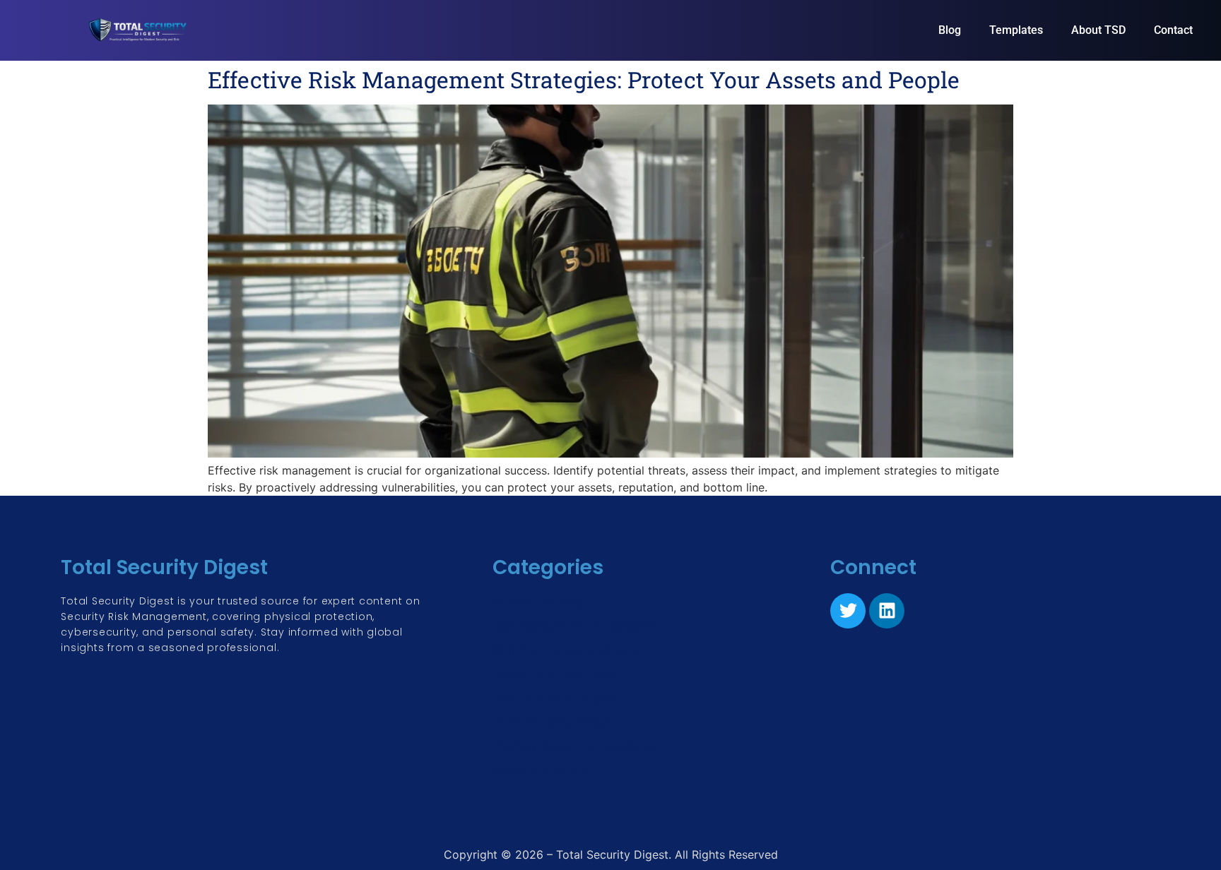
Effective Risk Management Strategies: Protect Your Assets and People (584, 79)
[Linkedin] (886, 610)
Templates (1016, 30)
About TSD (1098, 30)
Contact (1173, 30)
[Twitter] (848, 610)
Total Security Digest (164, 567)
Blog (949, 30)
